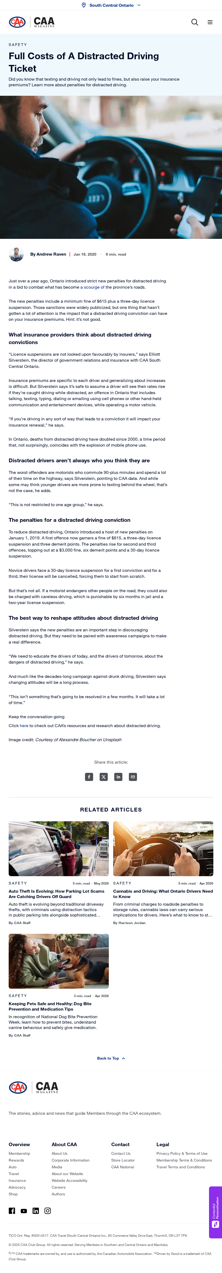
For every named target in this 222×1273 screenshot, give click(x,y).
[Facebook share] (89, 777)
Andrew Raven (51, 253)
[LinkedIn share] (118, 777)
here (24, 725)
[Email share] (133, 777)
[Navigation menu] (210, 22)
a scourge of (92, 286)
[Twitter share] (104, 777)
